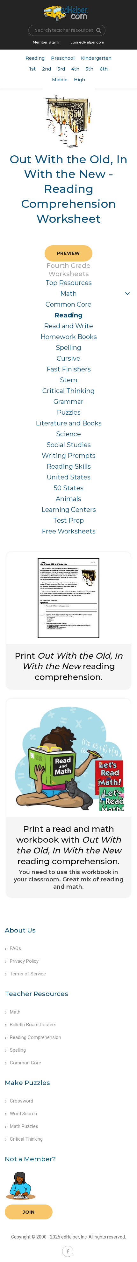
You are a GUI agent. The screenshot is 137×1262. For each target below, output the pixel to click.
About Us (20, 930)
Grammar (68, 401)
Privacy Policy (24, 961)
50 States (68, 488)
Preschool (63, 58)
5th (89, 69)
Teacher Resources (36, 994)
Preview (68, 253)
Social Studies (69, 445)
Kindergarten (96, 58)
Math (68, 293)
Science (68, 434)
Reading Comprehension (35, 1037)
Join (29, 1212)
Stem (68, 380)
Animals (68, 499)
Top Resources (69, 283)
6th (104, 69)
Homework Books (68, 337)
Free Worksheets (69, 531)
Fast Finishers (69, 369)
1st (32, 69)
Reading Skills (69, 466)
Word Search (23, 1113)
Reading (35, 58)
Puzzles (69, 412)
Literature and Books (69, 423)
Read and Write (68, 326)
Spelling (68, 347)
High (79, 80)
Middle (60, 80)
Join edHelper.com (87, 42)
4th (75, 69)
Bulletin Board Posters (33, 1025)
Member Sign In (47, 42)
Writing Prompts (69, 455)
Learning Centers (68, 509)
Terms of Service (28, 974)
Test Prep (68, 520)
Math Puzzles (24, 1126)
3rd (61, 69)
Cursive (68, 358)
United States (68, 477)
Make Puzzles (27, 1083)
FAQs (15, 948)
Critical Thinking (68, 391)
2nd (46, 69)
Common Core (68, 304)
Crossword (21, 1101)
